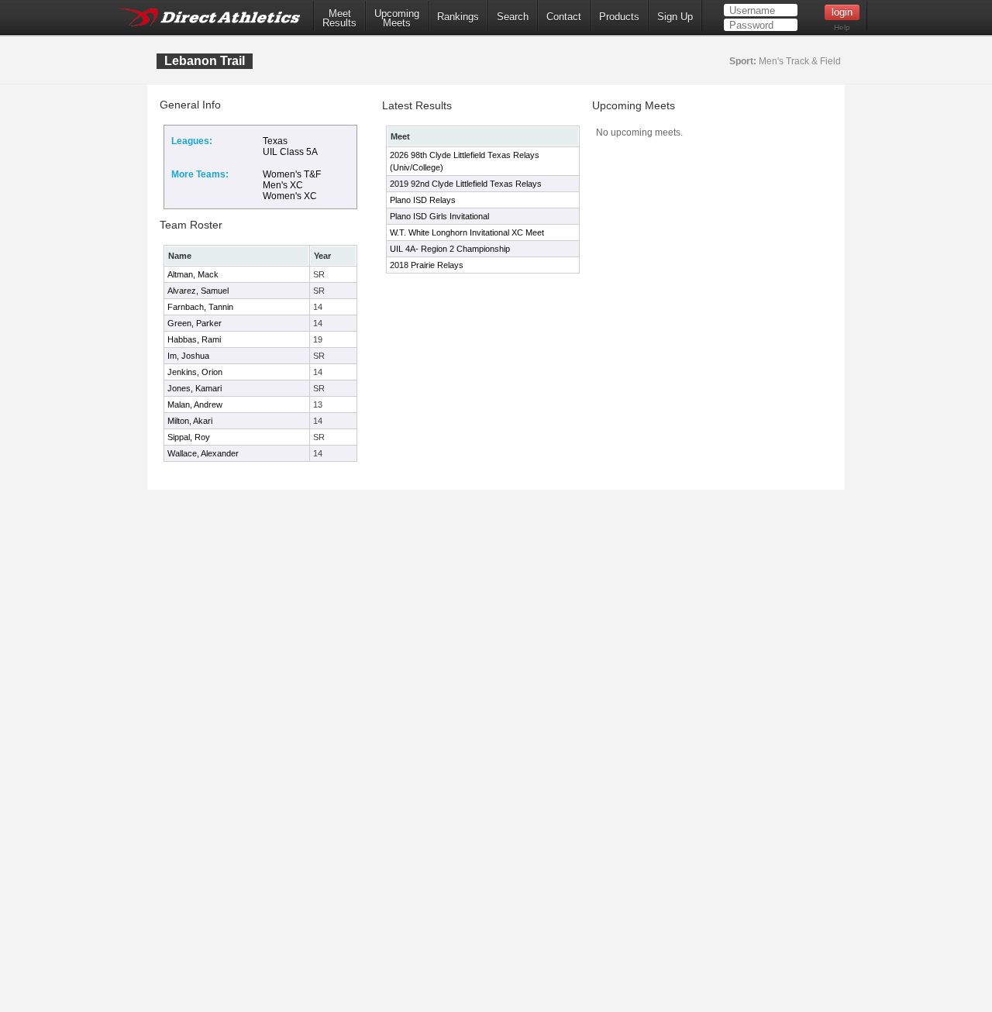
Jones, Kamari (194, 388)
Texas (275, 141)
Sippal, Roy (188, 437)
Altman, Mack (193, 274)
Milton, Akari (189, 420)
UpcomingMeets (396, 18)
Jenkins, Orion (194, 372)
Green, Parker (194, 323)
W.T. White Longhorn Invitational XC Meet (467, 232)
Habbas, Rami (194, 339)
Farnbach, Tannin (200, 307)
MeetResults (339, 18)
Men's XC (283, 185)
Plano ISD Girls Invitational (439, 216)
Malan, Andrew (194, 404)
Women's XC (290, 196)
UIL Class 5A (290, 151)
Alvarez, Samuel (198, 290)
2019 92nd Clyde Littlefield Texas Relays (466, 183)
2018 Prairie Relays (426, 265)
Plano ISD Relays (423, 200)
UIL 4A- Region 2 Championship (450, 248)
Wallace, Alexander (203, 453)
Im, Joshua (188, 355)
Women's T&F (292, 174)
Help (842, 27)
